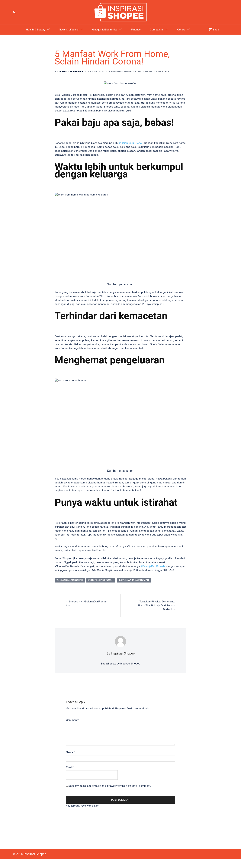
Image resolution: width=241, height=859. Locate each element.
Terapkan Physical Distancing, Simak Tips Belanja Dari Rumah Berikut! (156, 605)
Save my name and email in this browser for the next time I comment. (109, 785)
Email (70, 767)
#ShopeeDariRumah (100, 580)
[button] (14, 12)
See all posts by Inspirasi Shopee (120, 663)
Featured (116, 71)
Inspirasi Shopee (71, 71)
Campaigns (156, 29)
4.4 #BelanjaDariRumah (134, 580)
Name (70, 752)
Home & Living (134, 71)
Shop (215, 29)
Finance (136, 29)
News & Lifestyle (69, 29)
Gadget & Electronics (104, 29)
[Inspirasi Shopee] (120, 11)
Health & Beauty (35, 29)
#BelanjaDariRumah (152, 566)
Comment (72, 719)
